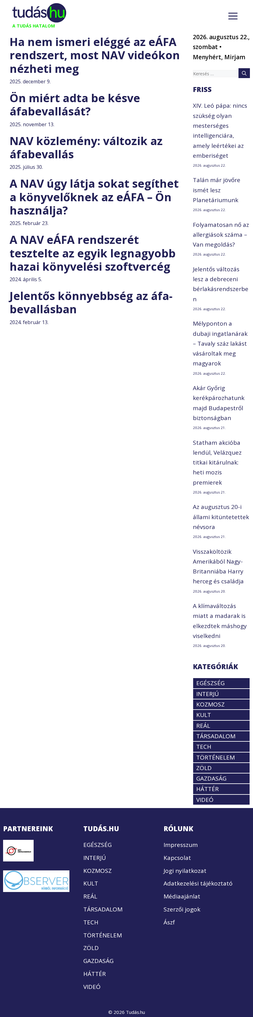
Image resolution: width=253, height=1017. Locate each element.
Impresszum (181, 845)
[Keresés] (244, 73)
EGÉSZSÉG (210, 683)
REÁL (203, 726)
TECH (203, 747)
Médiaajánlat (182, 896)
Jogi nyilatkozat (185, 871)
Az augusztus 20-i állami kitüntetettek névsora (221, 517)
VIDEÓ (205, 800)
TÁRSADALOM (215, 736)
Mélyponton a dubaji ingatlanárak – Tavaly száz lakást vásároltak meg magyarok (220, 343)
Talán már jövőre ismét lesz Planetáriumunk (216, 190)
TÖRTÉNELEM (215, 757)
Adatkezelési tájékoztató (198, 883)
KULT (203, 715)
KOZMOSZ (210, 704)
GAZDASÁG (211, 778)
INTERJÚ (207, 694)
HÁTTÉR (207, 789)
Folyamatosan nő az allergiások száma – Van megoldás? (221, 235)
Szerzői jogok (182, 909)
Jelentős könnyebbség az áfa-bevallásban (91, 302)
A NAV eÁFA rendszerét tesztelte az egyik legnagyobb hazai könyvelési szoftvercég (93, 253)
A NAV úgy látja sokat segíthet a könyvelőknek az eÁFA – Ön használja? (94, 197)
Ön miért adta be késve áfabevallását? (75, 104)
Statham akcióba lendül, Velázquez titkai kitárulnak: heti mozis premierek (217, 462)
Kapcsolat (177, 858)
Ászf (169, 922)
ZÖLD (204, 768)
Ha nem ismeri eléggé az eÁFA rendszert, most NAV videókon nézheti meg (95, 55)
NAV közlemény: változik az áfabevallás (86, 147)
